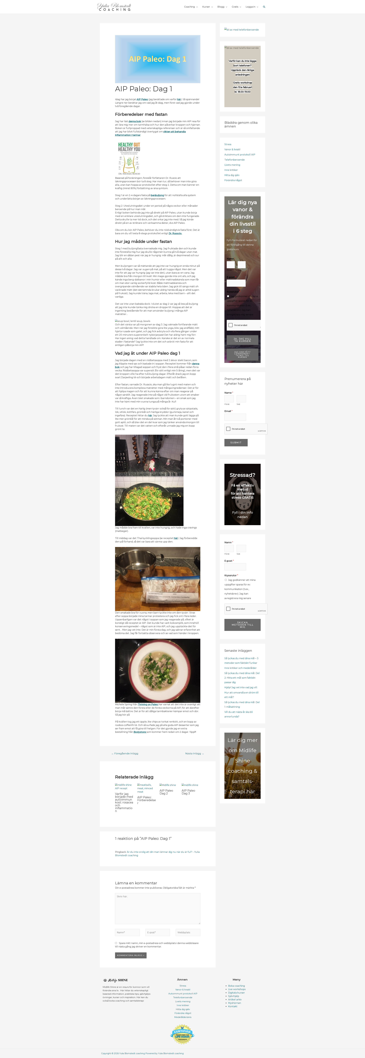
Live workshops (237, 989)
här (150, 415)
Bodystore (140, 732)
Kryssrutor (233, 291)
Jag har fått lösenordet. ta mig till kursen (242, 354)
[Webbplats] (188, 933)
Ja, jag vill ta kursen (242, 339)
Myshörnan (234, 1003)
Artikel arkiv (235, 999)
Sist (239, 270)
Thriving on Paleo (148, 704)
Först (229, 270)
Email (228, 411)
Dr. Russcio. (175, 233)
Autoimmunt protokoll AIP (239, 154)
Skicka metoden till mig (243, 624)
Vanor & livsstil (232, 149)
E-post (231, 277)
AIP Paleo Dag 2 (166, 792)
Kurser (206, 6)
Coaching (189, 6)
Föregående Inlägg (124, 753)
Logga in (250, 6)
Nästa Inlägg (194, 753)
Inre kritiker (231, 170)
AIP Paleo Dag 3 (188, 792)
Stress (227, 144)
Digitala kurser (236, 992)
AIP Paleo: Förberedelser (146, 800)
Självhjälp (233, 996)
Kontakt (232, 1006)
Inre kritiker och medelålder (240, 668)
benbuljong (157, 195)
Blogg (220, 6)
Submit (236, 442)
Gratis (235, 6)
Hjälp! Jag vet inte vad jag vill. (240, 687)
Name (228, 392)
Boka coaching (236, 986)
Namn (231, 258)
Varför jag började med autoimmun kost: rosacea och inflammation (124, 802)
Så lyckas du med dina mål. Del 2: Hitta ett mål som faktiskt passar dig (242, 678)
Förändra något (233, 180)
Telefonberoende (234, 159)
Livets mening (232, 165)
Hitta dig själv (232, 175)
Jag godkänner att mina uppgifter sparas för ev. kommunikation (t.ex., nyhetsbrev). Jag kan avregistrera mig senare (242, 305)
